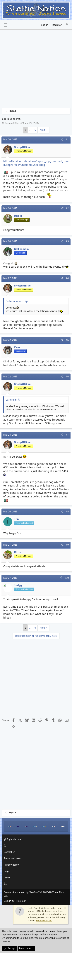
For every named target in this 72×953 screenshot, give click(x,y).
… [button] (30, 130)
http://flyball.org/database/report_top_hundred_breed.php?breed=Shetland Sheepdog (35, 163)
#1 (67, 139)
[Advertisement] (36, 70)
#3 (67, 241)
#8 (67, 511)
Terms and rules (12, 858)
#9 (67, 544)
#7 (67, 434)
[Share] (62, 139)
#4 (67, 278)
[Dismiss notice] (65, 908)
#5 (67, 340)
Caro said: (11, 399)
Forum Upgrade (44, 920)
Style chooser (14, 839)
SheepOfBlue (12, 123)
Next (42, 130)
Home (7, 877)
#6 (67, 376)
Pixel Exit (21, 900)
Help (6, 871)
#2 (67, 208)
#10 (67, 578)
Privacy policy (11, 864)
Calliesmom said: (15, 301)
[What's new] (67, 25)
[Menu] (5, 25)
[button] (35, 846)
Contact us (9, 852)
